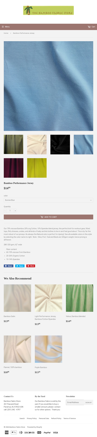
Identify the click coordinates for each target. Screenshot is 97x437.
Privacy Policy (32, 418)
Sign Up (89, 402)
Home (6, 33)
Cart (93, 27)
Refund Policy (56, 418)
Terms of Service (70, 418)
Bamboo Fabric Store (17, 427)
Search (22, 418)
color (6, 196)
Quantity (7, 207)
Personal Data (44, 418)
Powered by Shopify (34, 427)
